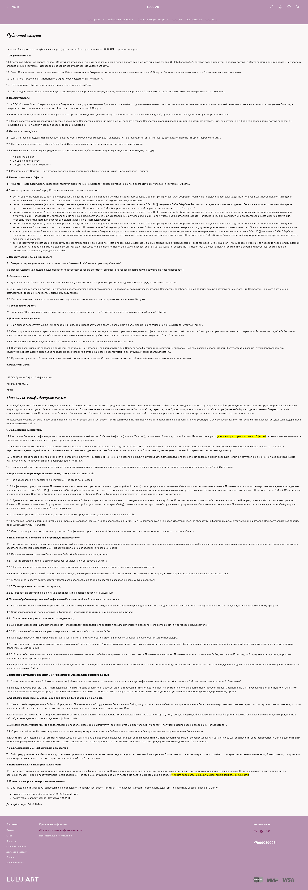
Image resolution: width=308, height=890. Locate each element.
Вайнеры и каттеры (119, 19)
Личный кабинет (15, 862)
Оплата (10, 857)
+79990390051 (265, 842)
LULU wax (211, 19)
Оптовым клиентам (16, 846)
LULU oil (177, 19)
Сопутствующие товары (152, 19)
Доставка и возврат (16, 851)
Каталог (10, 830)
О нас (9, 835)
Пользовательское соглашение (55, 835)
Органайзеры (194, 19)
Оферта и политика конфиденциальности (60, 830)
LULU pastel (94, 19)
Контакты (11, 841)
